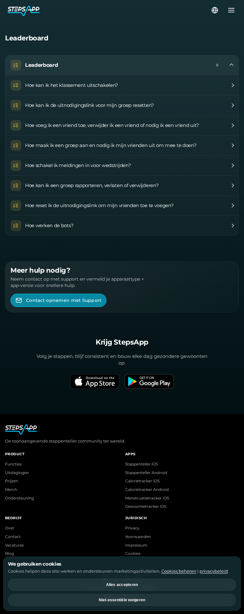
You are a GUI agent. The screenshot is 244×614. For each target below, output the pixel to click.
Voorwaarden (138, 536)
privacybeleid (214, 571)
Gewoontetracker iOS (145, 506)
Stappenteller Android (146, 473)
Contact (13, 536)
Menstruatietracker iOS (147, 498)
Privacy (132, 528)
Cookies (132, 553)
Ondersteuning (19, 498)
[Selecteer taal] (214, 10)
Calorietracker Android (147, 489)
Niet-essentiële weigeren (122, 600)
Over (9, 528)
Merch (11, 489)
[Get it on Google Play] (149, 381)
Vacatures (14, 545)
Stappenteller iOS (141, 464)
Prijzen (11, 481)
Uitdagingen (17, 473)
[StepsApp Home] (109, 10)
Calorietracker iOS (142, 481)
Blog (9, 553)
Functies (13, 464)
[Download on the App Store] (94, 381)
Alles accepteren (122, 585)
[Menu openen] (229, 10)
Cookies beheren (178, 571)
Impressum (136, 545)
